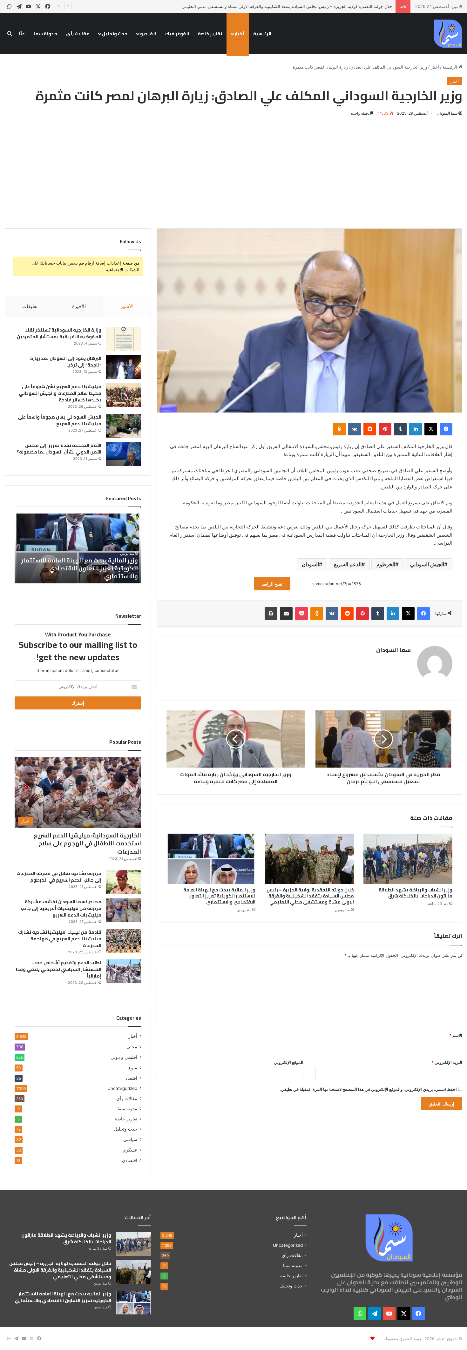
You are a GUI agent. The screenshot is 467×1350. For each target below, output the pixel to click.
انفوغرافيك (177, 34)
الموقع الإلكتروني (288, 1062)
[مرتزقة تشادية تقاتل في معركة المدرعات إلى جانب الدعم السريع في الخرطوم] (123, 882)
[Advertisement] (233, 171)
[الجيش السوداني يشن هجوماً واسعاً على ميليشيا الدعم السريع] (123, 426)
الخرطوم (385, 564)
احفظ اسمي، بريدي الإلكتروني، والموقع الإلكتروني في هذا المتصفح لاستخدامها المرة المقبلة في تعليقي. (368, 1089)
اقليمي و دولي (124, 1057)
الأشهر (126, 306)
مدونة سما (45, 34)
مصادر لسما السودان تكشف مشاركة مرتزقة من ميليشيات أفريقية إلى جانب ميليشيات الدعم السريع (61, 908)
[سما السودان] (448, 33)
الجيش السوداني (427, 564)
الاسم (455, 1035)
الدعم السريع (348, 564)
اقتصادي (129, 1160)
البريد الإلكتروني (446, 1062)
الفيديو (148, 34)
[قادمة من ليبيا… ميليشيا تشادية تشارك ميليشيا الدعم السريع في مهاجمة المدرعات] (123, 941)
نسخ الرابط (272, 584)
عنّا (22, 34)
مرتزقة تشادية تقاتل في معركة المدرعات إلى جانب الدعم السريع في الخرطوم (59, 876)
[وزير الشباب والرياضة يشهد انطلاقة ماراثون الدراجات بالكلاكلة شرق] (407, 859)
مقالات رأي (78, 34)
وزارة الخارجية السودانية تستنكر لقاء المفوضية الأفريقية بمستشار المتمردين (59, 333)
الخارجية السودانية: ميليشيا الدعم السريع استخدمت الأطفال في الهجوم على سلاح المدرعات (87, 843)
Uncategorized (122, 1088)
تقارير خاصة (210, 34)
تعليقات (29, 306)
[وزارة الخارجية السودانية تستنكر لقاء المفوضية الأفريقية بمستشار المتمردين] (123, 339)
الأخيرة (79, 306)
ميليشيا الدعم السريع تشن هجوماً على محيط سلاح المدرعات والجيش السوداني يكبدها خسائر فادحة (60, 393)
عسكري (129, 1149)
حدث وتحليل (114, 34)
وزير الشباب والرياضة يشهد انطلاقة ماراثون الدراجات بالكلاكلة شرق (415, 893)
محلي (131, 1046)
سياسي (130, 1139)
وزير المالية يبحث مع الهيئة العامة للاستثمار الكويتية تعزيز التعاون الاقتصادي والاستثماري (219, 896)
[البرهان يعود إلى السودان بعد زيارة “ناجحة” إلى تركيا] (123, 367)
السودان (310, 564)
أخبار (239, 34)
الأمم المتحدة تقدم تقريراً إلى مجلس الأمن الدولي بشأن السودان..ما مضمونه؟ (59, 448)
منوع (133, 1067)
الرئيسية (262, 34)
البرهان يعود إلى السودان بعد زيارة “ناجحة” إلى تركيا (65, 361)
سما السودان (447, 113)
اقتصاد (131, 1078)
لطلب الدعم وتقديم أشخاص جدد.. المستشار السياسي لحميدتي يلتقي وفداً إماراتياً (58, 969)
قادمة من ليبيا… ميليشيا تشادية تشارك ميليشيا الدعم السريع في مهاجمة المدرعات (59, 939)
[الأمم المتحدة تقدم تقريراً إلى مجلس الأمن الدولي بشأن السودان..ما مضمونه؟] (123, 454)
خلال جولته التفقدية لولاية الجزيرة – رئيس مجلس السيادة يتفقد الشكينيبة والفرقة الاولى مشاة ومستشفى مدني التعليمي (287, 6)
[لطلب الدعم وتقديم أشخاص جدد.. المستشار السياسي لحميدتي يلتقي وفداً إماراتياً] (123, 971)
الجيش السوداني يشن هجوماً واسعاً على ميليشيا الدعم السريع (59, 420)
